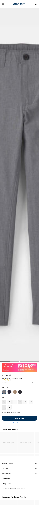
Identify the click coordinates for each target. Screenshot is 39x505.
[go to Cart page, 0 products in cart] (36, 4)
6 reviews (14, 380)
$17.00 (4, 383)
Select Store (16, 412)
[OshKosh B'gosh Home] (19, 4)
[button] (5, 361)
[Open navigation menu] (3, 4)
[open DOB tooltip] (36, 383)
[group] (19, 184)
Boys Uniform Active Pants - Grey (12, 378)
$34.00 (9, 383)
